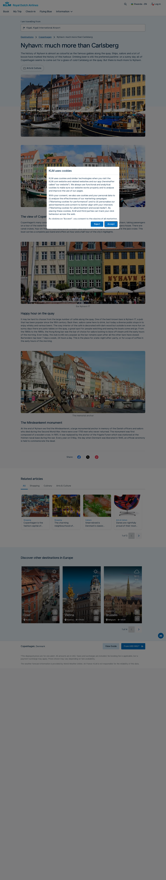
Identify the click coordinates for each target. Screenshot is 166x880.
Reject (97, 224)
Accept (111, 224)
